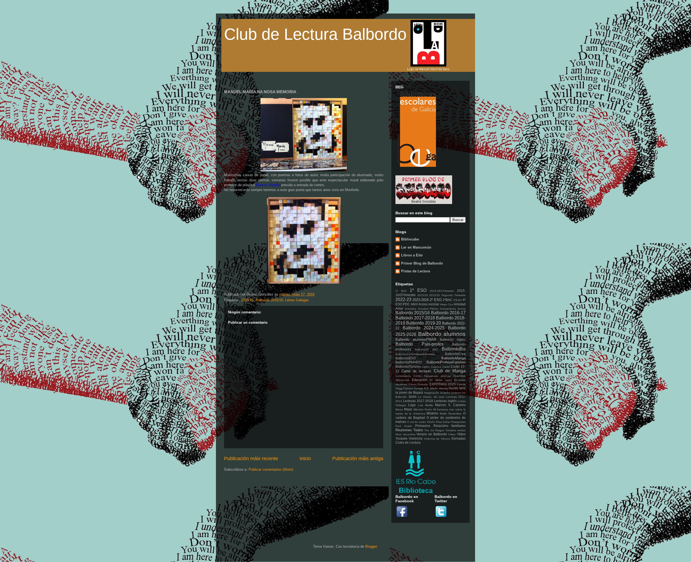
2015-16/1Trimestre (442, 290)
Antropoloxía (448, 308)
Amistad (460, 304)
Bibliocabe (410, 239)
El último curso (441, 380)
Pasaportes (458, 421)
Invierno (445, 392)
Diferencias (402, 380)
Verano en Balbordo (431, 434)
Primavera (422, 425)
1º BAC (401, 290)
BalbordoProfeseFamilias (446, 362)
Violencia (415, 438)
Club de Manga (450, 371)
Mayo (408, 409)
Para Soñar (443, 421)
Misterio (432, 413)
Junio (412, 396)
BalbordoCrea (455, 354)
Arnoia (462, 308)
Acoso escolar (428, 304)
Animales (410, 308)
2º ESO (436, 300)
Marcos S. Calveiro (450, 405)
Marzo (399, 409)
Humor (454, 388)
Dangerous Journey (437, 375)
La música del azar (431, 396)
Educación (420, 380)
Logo (412, 405)
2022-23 (403, 299)
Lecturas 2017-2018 (418, 401)
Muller (443, 413)
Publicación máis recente (251, 458)
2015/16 (247, 300)
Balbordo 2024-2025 (424, 328)
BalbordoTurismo (408, 366)
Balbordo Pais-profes (419, 344)
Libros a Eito (412, 255)
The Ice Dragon (434, 430)
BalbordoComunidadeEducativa (415, 354)
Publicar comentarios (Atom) (271, 469)
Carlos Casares (431, 366)
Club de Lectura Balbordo (315, 34)
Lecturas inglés (445, 401)
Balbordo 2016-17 (448, 312)
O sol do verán (416, 421)
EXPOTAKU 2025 (442, 384)
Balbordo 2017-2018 (415, 318)
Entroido (423, 384)
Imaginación (431, 392)
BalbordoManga (453, 358)
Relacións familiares (449, 425)
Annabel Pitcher (428, 308)
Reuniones (403, 430)
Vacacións (409, 434)
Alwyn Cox (446, 304)
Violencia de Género (437, 438)
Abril (414, 304)
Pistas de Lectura (415, 271)
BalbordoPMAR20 (408, 362)
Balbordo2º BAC (426, 349)
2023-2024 (420, 300)
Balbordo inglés (453, 339)
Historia (443, 388)
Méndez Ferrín (423, 409)
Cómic (417, 375)
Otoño (431, 421)
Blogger (371, 546)
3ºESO (457, 300)
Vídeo (452, 434)
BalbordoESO (405, 358)
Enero (412, 384)
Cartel (446, 366)
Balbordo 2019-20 (423, 323)
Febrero (408, 388)
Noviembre (455, 413)
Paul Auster (403, 425)
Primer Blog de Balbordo (422, 263)
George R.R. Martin (426, 388)
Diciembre (459, 375)
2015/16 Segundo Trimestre (447, 295)
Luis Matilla (425, 405)
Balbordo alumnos (442, 334)
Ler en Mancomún (416, 247)
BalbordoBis (454, 349)
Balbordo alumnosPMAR (415, 339)
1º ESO (418, 290)
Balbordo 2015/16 (269, 300)
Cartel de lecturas (416, 371)
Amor (399, 308)
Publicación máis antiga (357, 458)
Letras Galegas (297, 300)
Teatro (418, 430)
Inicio (305, 458)
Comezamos (403, 375)
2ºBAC (447, 300)
